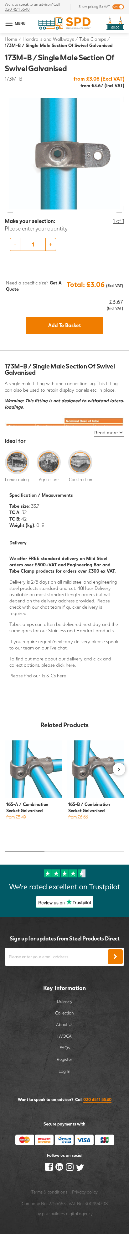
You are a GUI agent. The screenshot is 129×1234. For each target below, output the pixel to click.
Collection (64, 1012)
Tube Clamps (92, 39)
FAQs (64, 1047)
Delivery (64, 1001)
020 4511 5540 (17, 9)
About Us (64, 1024)
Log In (64, 1071)
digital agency (79, 1213)
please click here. (58, 665)
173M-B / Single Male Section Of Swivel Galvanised (59, 45)
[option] (64, 244)
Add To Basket (64, 325)
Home (11, 39)
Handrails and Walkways (48, 39)
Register (64, 1059)
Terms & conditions (49, 1191)
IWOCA (64, 1036)
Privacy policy (85, 1191)
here (61, 675)
